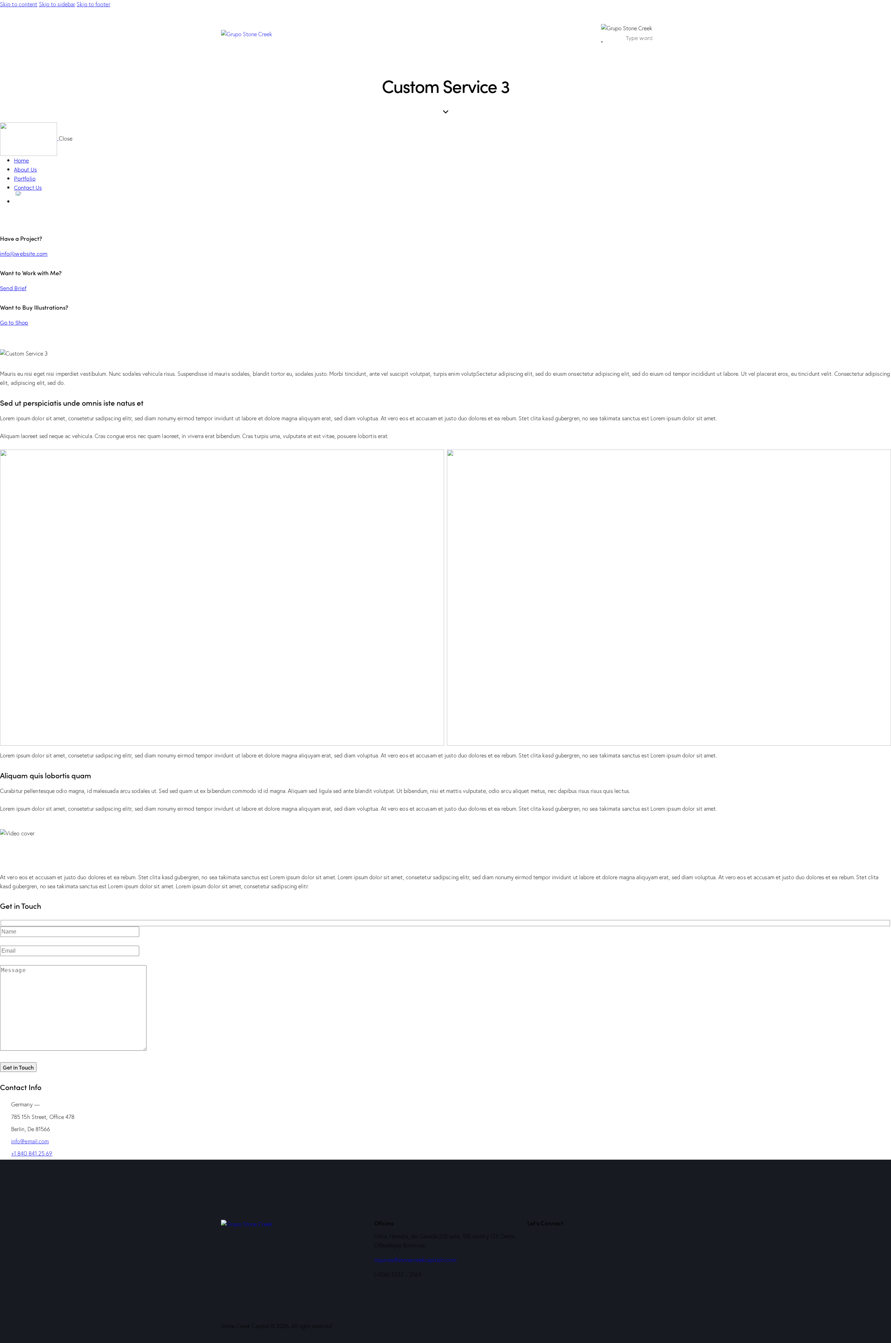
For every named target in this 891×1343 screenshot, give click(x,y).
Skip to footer (93, 4)
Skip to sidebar (57, 4)
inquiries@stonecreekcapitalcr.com (415, 1259)
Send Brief (13, 288)
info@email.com (30, 1141)
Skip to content (19, 4)
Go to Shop (14, 322)
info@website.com (24, 253)
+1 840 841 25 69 (32, 1153)
